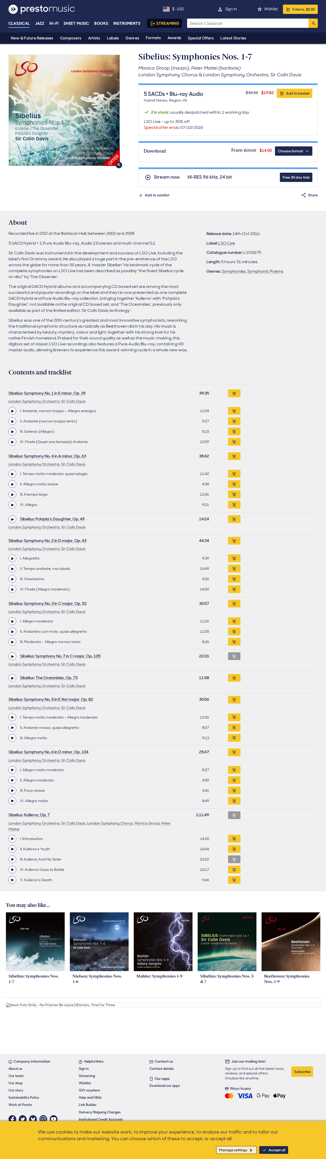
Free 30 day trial (296, 177)
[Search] (313, 23)
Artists (94, 38)
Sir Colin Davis (73, 401)
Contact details (161, 1068)
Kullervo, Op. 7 (37, 815)
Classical (19, 23)
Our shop (16, 1083)
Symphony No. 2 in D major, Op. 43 (55, 540)
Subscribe (302, 1071)
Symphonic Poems (265, 271)
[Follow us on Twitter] (24, 1119)
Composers (70, 38)
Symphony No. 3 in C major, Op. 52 (55, 603)
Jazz (40, 23)
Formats (153, 37)
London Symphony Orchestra (34, 401)
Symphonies (234, 271)
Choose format (290, 151)
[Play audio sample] (12, 411)
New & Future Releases (32, 38)
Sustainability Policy (24, 1097)
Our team (16, 1076)
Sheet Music (76, 23)
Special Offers (201, 38)
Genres (132, 38)
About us (15, 1068)
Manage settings (233, 1150)
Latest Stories (233, 38)
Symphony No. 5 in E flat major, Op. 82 (58, 699)
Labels (113, 38)
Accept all (277, 1150)
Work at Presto (20, 1105)
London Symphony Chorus (110, 823)
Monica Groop (147, 823)
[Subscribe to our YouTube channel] (55, 1119)
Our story (16, 1090)
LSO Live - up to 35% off (173, 124)
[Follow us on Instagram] (44, 1119)
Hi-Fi (53, 23)
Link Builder (88, 1105)
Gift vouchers (89, 1090)
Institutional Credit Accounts (101, 1119)
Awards (174, 37)
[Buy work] (234, 393)
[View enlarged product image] (64, 110)
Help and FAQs (90, 1097)
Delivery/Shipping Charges (100, 1112)
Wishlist (271, 9)
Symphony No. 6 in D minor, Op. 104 (56, 752)
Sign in (231, 9)
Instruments (126, 23)
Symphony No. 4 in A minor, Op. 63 (55, 456)
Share (313, 195)
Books (101, 23)
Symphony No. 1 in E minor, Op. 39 (55, 393)
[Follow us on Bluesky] (34, 1119)
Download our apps (164, 1085)
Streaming (167, 23)
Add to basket (298, 93)
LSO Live (226, 243)
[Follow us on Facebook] (14, 1119)
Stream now (167, 177)
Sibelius (15, 393)
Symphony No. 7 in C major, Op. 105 (68, 656)
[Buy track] (234, 411)
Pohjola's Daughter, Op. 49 (60, 519)
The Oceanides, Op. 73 (57, 677)
